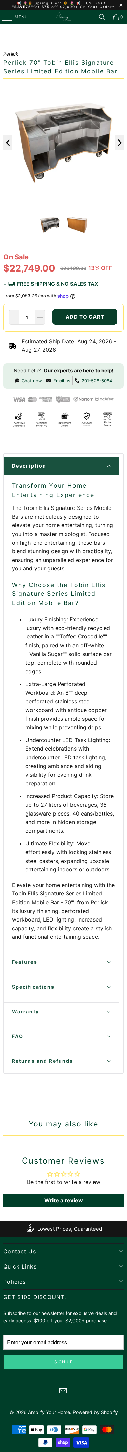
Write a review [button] (63, 1200)
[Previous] (7, 142)
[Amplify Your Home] (64, 17)
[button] (61, 466)
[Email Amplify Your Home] (63, 1391)
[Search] (102, 17)
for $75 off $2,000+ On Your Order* (74, 7)
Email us (61, 380)
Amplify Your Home (49, 1412)
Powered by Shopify (95, 1412)
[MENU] (3, 17)
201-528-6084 (97, 380)
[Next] (119, 142)
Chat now (32, 380)
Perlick (10, 54)
